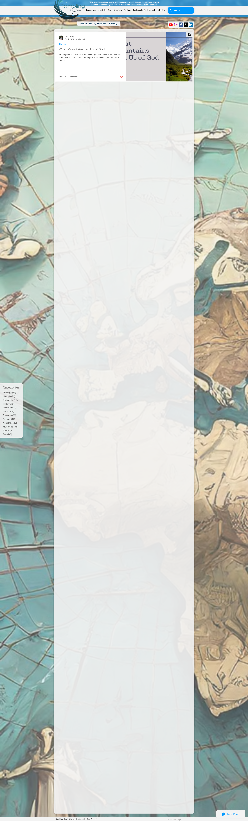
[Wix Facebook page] (181, 24)
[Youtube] (171, 24)
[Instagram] (176, 24)
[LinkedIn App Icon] (191, 24)
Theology (63, 44)
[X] (186, 24)
